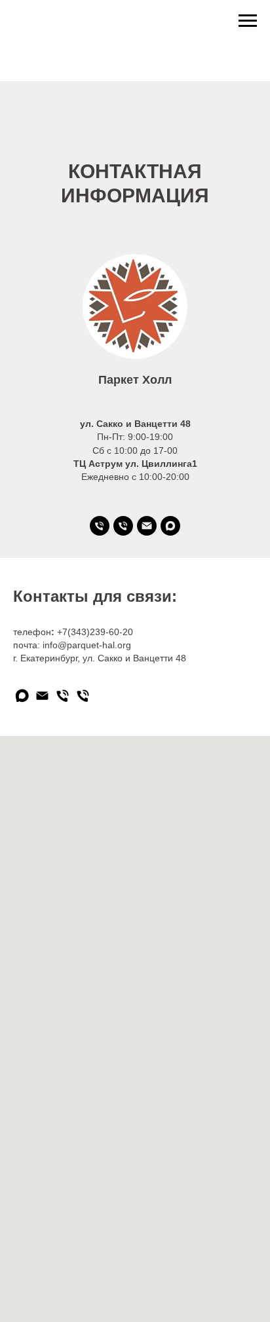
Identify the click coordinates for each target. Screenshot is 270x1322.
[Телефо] (99, 526)
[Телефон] (123, 526)
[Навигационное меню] (248, 21)
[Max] (170, 526)
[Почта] (147, 526)
